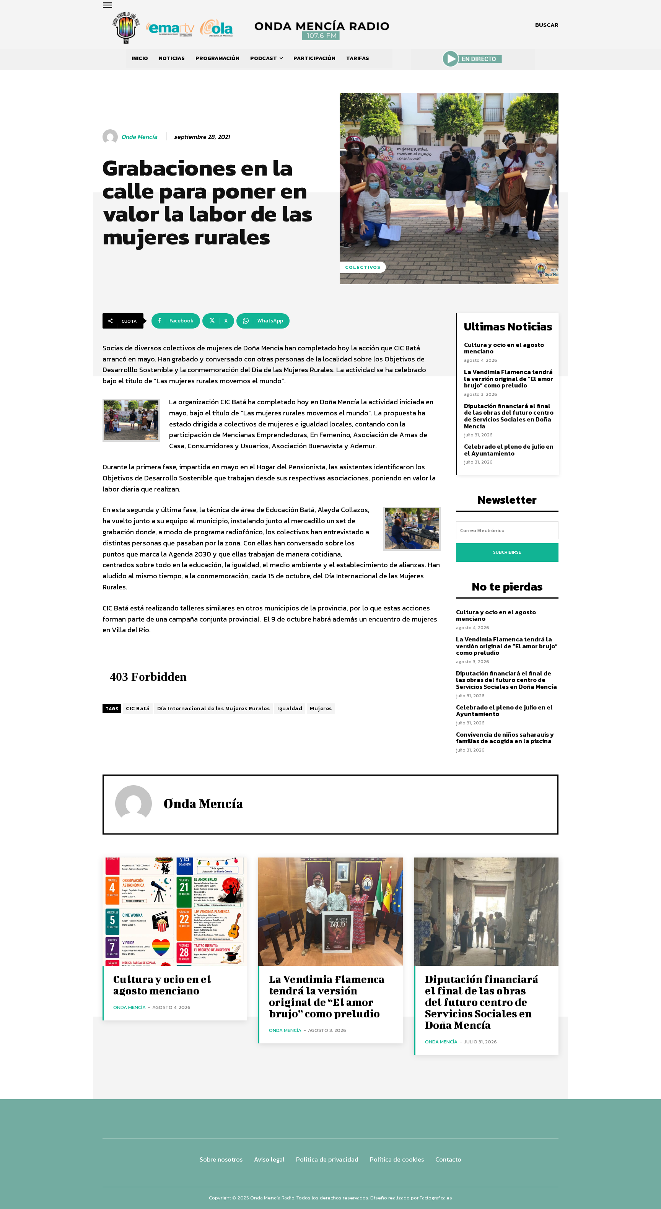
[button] (546, 25)
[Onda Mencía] (111, 137)
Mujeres (321, 709)
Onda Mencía (139, 136)
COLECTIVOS (363, 267)
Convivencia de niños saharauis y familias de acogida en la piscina (505, 738)
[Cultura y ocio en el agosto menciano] (175, 912)
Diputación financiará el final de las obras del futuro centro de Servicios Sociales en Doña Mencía (509, 416)
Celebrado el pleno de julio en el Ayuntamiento (509, 450)
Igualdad (289, 709)
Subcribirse (507, 552)
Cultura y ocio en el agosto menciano (504, 348)
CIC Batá (138, 709)
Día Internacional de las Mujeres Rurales (213, 709)
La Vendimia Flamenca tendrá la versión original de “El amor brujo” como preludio (508, 378)
